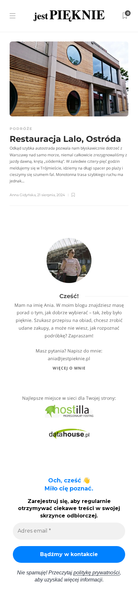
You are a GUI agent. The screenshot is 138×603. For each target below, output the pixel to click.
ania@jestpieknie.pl (69, 358)
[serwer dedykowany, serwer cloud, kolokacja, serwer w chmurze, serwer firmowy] (69, 411)
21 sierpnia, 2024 (51, 195)
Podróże (21, 128)
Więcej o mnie (69, 368)
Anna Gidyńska (23, 195)
